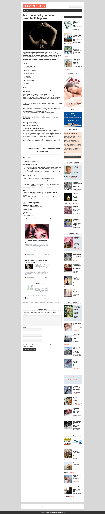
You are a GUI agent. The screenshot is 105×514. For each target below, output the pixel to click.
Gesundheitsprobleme (47, 302)
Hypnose (39, 304)
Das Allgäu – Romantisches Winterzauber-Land (76, 336)
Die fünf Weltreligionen (77, 253)
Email (65, 152)
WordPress (61, 512)
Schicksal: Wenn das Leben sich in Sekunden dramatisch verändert (77, 197)
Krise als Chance (75, 290)
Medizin (53, 302)
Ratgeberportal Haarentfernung (72, 379)
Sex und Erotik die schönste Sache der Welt (77, 325)
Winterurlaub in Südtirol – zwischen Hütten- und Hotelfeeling (77, 349)
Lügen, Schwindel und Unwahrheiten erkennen (77, 279)
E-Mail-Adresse (26, 332)
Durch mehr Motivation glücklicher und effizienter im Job (77, 489)
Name (24, 327)
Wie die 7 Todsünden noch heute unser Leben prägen (77, 184)
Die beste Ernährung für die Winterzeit (76, 388)
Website (24, 338)
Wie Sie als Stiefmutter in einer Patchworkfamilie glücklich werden (77, 222)
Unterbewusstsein (34, 305)
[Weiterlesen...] (72, 30)
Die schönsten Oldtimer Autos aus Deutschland (77, 266)
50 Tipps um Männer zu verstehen (76, 399)
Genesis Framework (55, 512)
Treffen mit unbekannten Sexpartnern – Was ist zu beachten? (76, 411)
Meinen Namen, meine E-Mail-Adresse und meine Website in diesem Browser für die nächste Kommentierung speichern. (41, 345)
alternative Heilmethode (32, 304)
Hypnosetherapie (44, 304)
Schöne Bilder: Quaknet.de (72, 376)
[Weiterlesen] (73, 177)
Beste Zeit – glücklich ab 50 (77, 476)
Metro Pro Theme (48, 512)
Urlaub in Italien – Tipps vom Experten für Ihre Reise (77, 452)
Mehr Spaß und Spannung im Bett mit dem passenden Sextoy (77, 423)
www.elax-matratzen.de (72, 378)
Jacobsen (50, 304)
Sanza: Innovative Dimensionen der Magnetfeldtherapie (77, 24)
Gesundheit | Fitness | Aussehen (37, 302)
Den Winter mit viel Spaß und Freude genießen (77, 362)
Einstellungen (42, 506)
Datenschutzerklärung (71, 150)
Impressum (25, 506)
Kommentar (25, 314)
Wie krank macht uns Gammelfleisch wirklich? (77, 208)
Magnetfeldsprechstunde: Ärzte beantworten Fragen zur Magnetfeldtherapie (77, 37)
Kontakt (38, 506)
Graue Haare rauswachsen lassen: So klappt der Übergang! (76, 62)
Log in (64, 512)
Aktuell (29, 302)
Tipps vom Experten (34, 6)
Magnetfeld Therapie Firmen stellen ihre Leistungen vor (77, 48)
